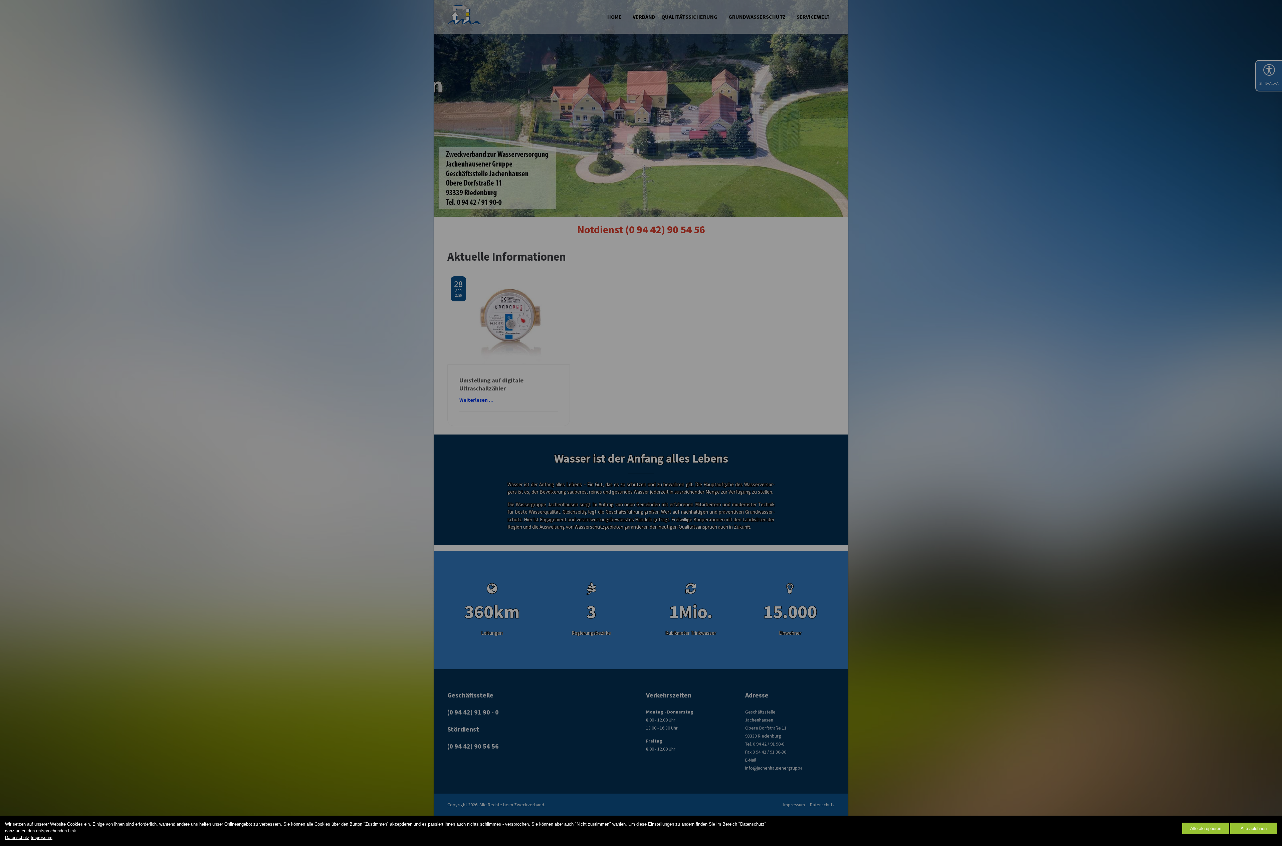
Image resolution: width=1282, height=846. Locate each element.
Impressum (41, 837)
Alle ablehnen (1254, 828)
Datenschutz (17, 837)
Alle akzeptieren (1205, 828)
